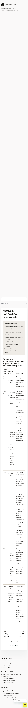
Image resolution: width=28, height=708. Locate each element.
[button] (14, 303)
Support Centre (5, 8)
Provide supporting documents (10, 10)
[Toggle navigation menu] (25, 5)
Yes (12, 645)
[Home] (8, 4)
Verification (13, 8)
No (16, 645)
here (21, 595)
